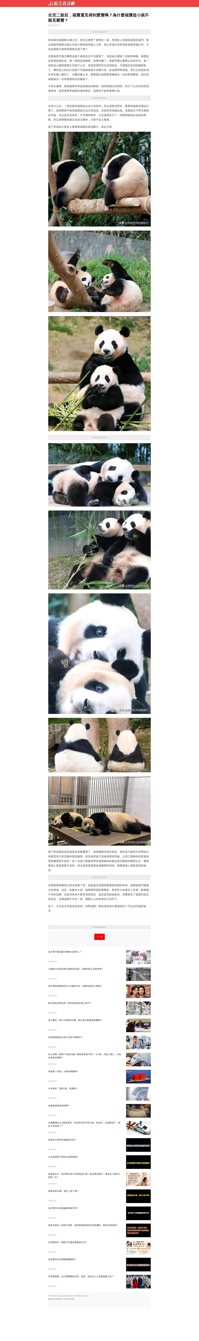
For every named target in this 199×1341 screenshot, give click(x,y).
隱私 (69, 1299)
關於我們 (51, 1299)
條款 (65, 1299)
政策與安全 (59, 1299)
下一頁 (99, 937)
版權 (72, 1299)
